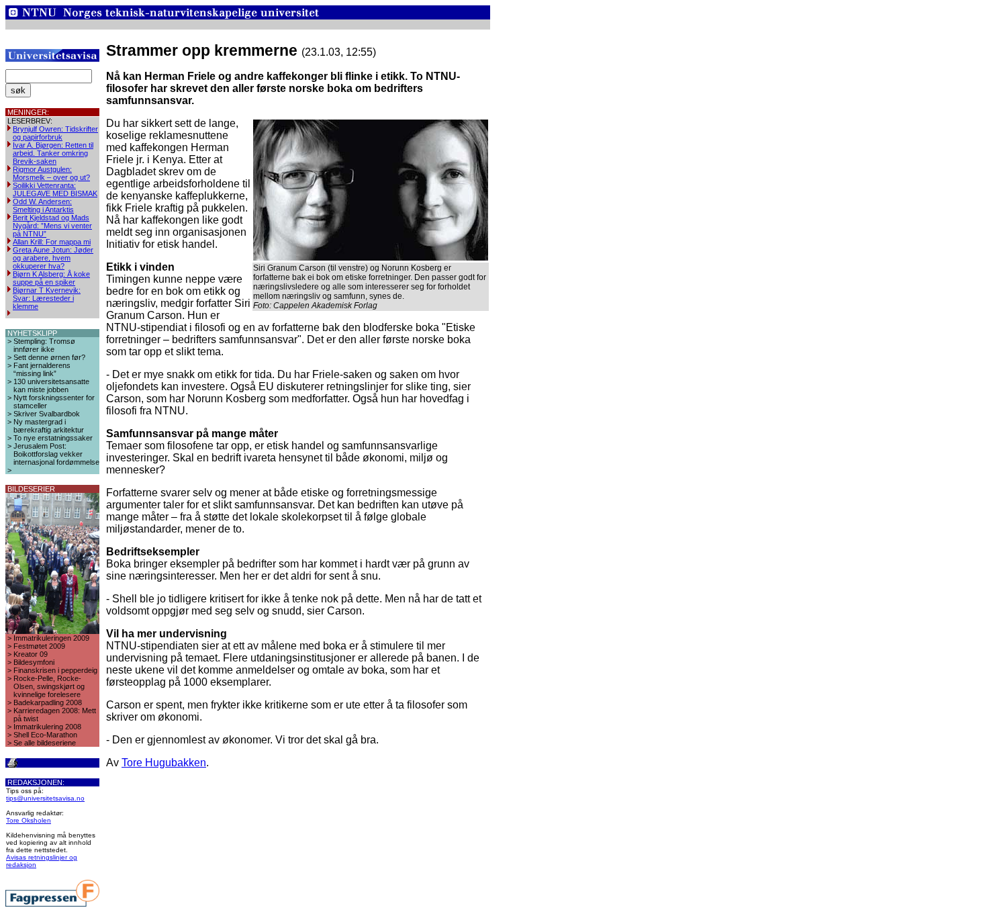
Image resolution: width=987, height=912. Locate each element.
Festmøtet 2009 (39, 646)
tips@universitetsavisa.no (45, 798)
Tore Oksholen (28, 820)
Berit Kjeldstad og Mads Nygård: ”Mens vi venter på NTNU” (52, 226)
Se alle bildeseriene (44, 743)
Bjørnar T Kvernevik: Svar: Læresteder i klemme (47, 298)
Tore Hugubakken (164, 762)
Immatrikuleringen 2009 (51, 638)
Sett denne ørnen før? (49, 357)
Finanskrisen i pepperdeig (55, 670)
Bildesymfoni (33, 662)
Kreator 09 (30, 654)
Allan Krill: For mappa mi (52, 242)
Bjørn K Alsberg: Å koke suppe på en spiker (51, 278)
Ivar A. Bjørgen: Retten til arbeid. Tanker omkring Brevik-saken (53, 153)
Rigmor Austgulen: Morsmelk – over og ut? (51, 173)
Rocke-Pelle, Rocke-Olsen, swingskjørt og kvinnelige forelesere (49, 686)
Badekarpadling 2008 (47, 702)
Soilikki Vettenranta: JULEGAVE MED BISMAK (55, 189)
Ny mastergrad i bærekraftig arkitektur (48, 426)
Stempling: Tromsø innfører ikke (44, 345)
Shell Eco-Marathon (45, 735)
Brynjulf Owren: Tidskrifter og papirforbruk (55, 133)
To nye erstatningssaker (53, 438)
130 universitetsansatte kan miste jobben (51, 385)
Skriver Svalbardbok (46, 414)
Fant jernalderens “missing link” (41, 369)
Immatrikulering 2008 (47, 727)
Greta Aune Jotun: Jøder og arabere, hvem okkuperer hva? (53, 258)
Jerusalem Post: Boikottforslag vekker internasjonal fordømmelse (56, 454)
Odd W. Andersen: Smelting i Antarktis (43, 205)
